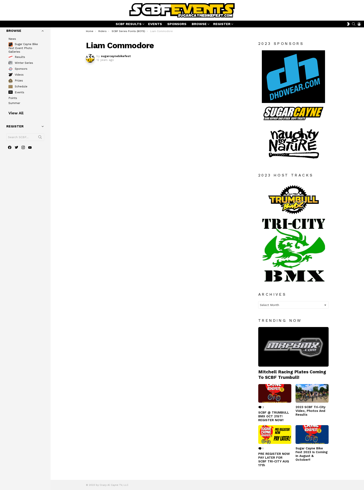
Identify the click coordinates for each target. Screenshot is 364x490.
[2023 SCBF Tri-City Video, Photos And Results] (312, 393)
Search (40, 138)
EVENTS (155, 24)
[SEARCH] (353, 24)
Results (19, 57)
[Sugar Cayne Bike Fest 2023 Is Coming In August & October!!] (312, 434)
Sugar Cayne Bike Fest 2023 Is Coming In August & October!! (312, 454)
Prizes (18, 80)
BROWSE (199, 24)
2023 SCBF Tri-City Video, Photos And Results (310, 411)
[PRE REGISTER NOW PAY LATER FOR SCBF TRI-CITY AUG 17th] (274, 434)
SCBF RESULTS (129, 24)
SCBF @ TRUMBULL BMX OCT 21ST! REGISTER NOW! (273, 416)
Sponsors (20, 68)
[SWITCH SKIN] (348, 24)
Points (12, 98)
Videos (19, 74)
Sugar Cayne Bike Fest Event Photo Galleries (23, 48)
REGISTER (221, 24)
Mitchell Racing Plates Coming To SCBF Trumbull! (292, 374)
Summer (14, 103)
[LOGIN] (359, 24)
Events (19, 92)
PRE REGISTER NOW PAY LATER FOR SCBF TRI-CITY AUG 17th (274, 459)
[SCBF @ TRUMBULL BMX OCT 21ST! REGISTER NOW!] (274, 393)
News (12, 38)
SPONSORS (176, 24)
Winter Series (23, 62)
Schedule (20, 86)
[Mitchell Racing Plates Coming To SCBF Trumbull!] (293, 347)
